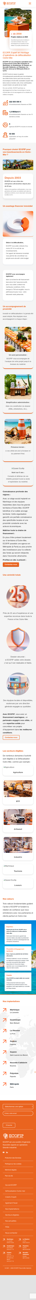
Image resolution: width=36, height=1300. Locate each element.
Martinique (10, 1239)
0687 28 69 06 (26, 1258)
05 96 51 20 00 (10, 1242)
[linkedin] (7, 1152)
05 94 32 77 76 (10, 1256)
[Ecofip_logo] (9, 2)
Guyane (9, 1252)
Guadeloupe (10, 1246)
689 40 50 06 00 (26, 1249)
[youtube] (3, 1152)
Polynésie (26, 1246)
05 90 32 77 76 (10, 1249)
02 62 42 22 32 (26, 1242)
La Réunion (26, 1239)
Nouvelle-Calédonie (26, 1253)
